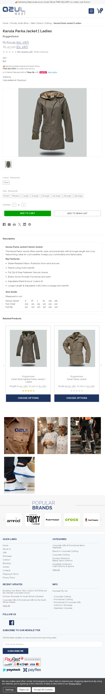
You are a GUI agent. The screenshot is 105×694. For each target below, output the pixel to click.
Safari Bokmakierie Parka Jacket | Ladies (28, 380)
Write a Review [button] (41, 52)
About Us (7, 549)
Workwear (7, 556)
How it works (52, 72)
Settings (9, 689)
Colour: (11, 177)
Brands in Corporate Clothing (65, 551)
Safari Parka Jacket (77, 379)
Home (5, 545)
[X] (19, 224)
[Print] (14, 224)
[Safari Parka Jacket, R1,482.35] (77, 348)
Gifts (5, 552)
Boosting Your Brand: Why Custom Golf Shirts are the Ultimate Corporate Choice (25, 592)
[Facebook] (4, 224)
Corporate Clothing (61, 555)
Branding (7, 563)
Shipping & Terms (10, 574)
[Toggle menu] (91, 11)
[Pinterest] (29, 224)
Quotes (6, 567)
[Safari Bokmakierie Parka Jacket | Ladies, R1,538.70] (28, 348)
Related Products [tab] (12, 318)
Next (101, 365)
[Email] (9, 224)
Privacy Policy (9, 578)
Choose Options (28, 398)
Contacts (7, 570)
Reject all (24, 689)
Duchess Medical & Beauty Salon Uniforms (62, 559)
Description (9, 238)
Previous (4, 365)
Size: (10, 191)
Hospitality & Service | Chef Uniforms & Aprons (63, 565)
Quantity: (7, 205)
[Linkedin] (24, 224)
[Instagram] (18, 622)
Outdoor (6, 560)
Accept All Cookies (43, 689)
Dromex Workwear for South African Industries (23, 596)
